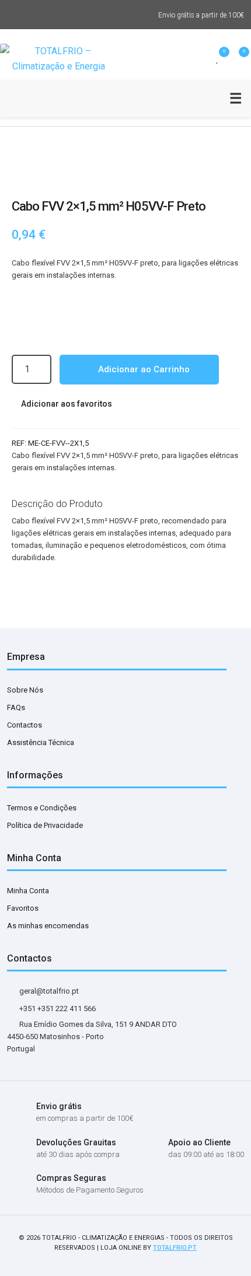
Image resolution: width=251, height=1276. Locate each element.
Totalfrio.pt (175, 1247)
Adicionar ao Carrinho (143, 369)
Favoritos (23, 908)
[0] (217, 59)
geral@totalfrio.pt (48, 991)
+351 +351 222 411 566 (57, 1008)
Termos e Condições (41, 807)
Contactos (24, 725)
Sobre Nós (25, 690)
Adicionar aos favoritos (65, 403)
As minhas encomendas (48, 925)
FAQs (16, 707)
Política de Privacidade (45, 825)
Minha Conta (28, 890)
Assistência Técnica (40, 742)
